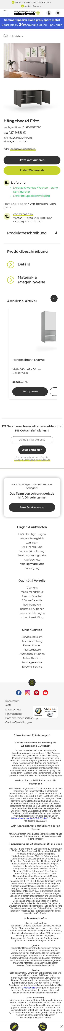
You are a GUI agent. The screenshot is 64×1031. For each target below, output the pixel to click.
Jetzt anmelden (32, 450)
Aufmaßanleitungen (32, 654)
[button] (4, 13)
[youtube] (45, 692)
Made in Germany (32, 6)
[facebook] (18, 692)
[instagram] (27, 692)
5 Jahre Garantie (32, 600)
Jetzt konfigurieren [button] (32, 160)
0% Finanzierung (32, 547)
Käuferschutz (32, 560)
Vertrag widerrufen (32, 564)
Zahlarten (32, 543)
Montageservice (32, 662)
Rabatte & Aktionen (32, 609)
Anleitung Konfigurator (32, 555)
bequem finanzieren (22, 149)
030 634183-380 (23, 214)
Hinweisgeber (13, 714)
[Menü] (56, 708)
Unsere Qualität (32, 596)
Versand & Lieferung (32, 551)
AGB (8, 705)
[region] (32, 266)
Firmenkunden (32, 645)
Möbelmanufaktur (32, 592)
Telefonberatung (32, 641)
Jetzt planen (30, 391)
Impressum (12, 701)
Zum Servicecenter (32, 507)
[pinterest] (36, 692)
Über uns (32, 588)
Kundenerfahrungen (32, 613)
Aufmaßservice (32, 658)
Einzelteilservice (32, 667)
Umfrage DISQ (43, 2)
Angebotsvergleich (32, 538)
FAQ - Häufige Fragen (32, 534)
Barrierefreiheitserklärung (21, 718)
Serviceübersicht (32, 637)
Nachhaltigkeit (32, 605)
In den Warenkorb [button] (32, 170)
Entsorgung (32, 568)
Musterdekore (32, 650)
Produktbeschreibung (27, 233)
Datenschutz (13, 709)
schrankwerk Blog (32, 617)
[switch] (50, 715)
